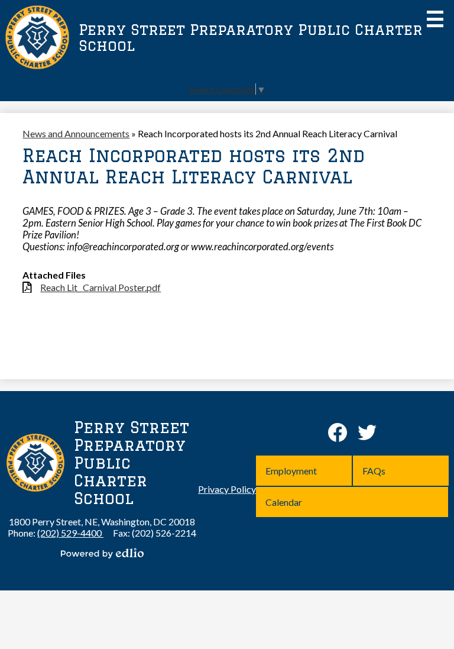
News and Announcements (75, 133)
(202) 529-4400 (70, 532)
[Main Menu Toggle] (435, 19)
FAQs (373, 470)
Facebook (337, 432)
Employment (291, 470)
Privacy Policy (227, 489)
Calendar (283, 502)
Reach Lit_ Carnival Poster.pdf (100, 287)
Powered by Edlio (102, 553)
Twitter (367, 432)
